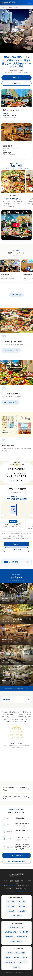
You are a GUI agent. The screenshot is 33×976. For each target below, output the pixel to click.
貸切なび (21, 891)
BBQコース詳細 (10, 402)
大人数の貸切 (9, 936)
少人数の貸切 (24, 932)
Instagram (12, 891)
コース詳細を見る (10, 350)
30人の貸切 (22, 901)
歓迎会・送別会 (20, 953)
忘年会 (10, 953)
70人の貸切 (11, 911)
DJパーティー (23, 962)
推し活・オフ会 (10, 962)
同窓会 (25, 957)
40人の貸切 (11, 906)
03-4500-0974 (16, 83)
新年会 (8, 957)
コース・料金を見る (16, 855)
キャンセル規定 (20, 538)
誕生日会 (16, 957)
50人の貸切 (22, 906)
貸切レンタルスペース (16, 927)
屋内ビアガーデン (16, 941)
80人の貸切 (22, 911)
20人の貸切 (11, 901)
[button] (16, 562)
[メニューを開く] (29, 3)
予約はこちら (16, 77)
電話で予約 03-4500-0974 (16, 861)
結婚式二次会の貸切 (10, 932)
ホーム (3, 7)
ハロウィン (16, 967)
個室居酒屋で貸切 (22, 936)
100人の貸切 (16, 916)
